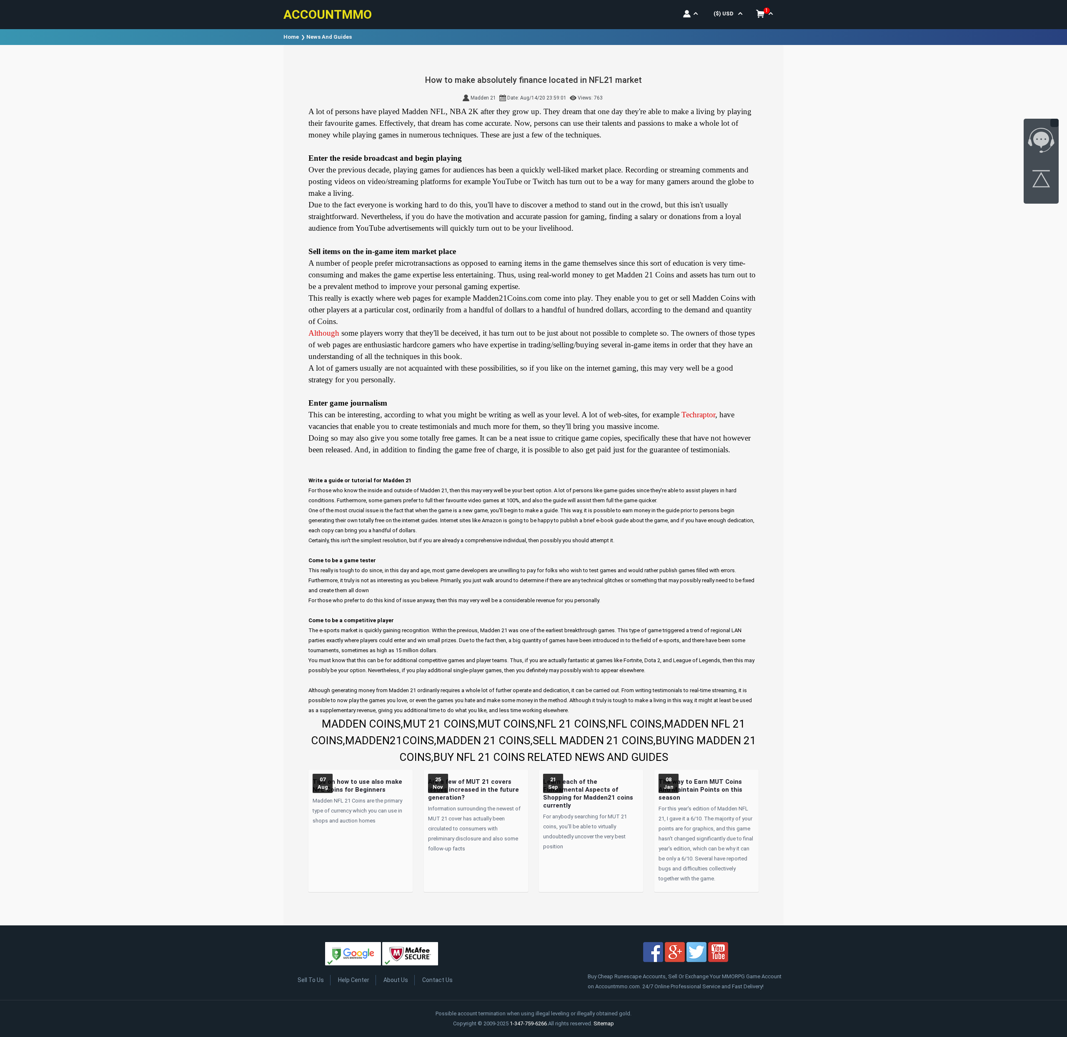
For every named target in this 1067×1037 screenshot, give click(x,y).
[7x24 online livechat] (1041, 142)
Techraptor (698, 414)
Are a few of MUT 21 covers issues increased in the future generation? (473, 789)
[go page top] (1041, 180)
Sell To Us (311, 980)
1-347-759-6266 (528, 1023)
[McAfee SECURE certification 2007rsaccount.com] (410, 955)
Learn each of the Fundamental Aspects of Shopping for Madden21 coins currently (588, 793)
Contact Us (437, 980)
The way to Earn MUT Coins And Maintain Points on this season (700, 789)
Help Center (353, 980)
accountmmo (327, 14)
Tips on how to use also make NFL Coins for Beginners (357, 785)
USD (724, 13)
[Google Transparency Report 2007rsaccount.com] (353, 955)
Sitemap (604, 1023)
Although (323, 333)
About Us (395, 980)
